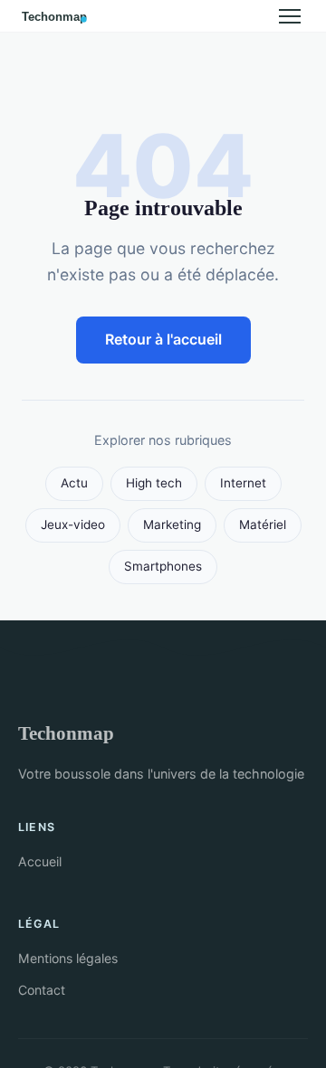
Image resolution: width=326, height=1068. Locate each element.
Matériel (262, 524)
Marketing (172, 524)
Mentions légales (68, 958)
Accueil (40, 861)
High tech (154, 483)
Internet (243, 483)
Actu (74, 483)
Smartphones (163, 566)
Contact (41, 989)
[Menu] (290, 16)
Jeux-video (73, 524)
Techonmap (66, 733)
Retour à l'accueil (163, 339)
